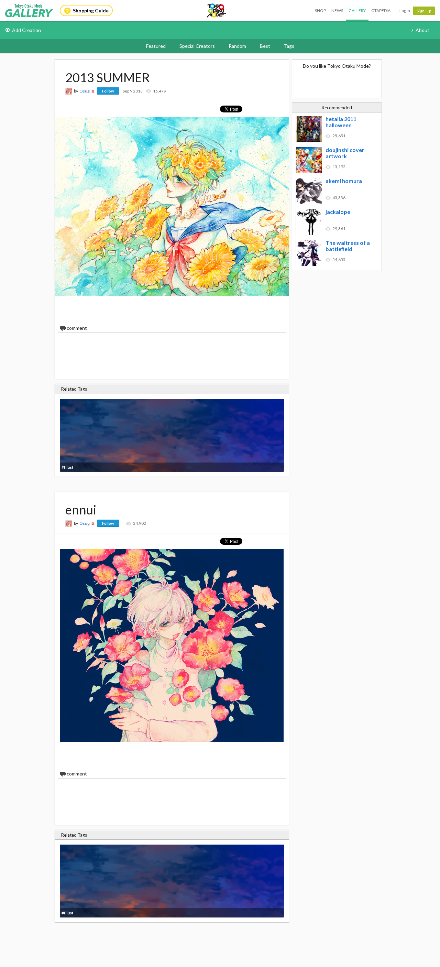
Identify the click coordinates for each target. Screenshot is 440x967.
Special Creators (197, 46)
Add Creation (26, 30)
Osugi (84, 91)
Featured (156, 46)
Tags (289, 46)
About (422, 30)
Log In (404, 10)
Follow (108, 91)
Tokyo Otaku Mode (217, 10)
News (337, 10)
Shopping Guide (91, 10)
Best (265, 46)
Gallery (357, 10)
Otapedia (380, 10)
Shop (320, 10)
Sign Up (424, 10)
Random (237, 46)
